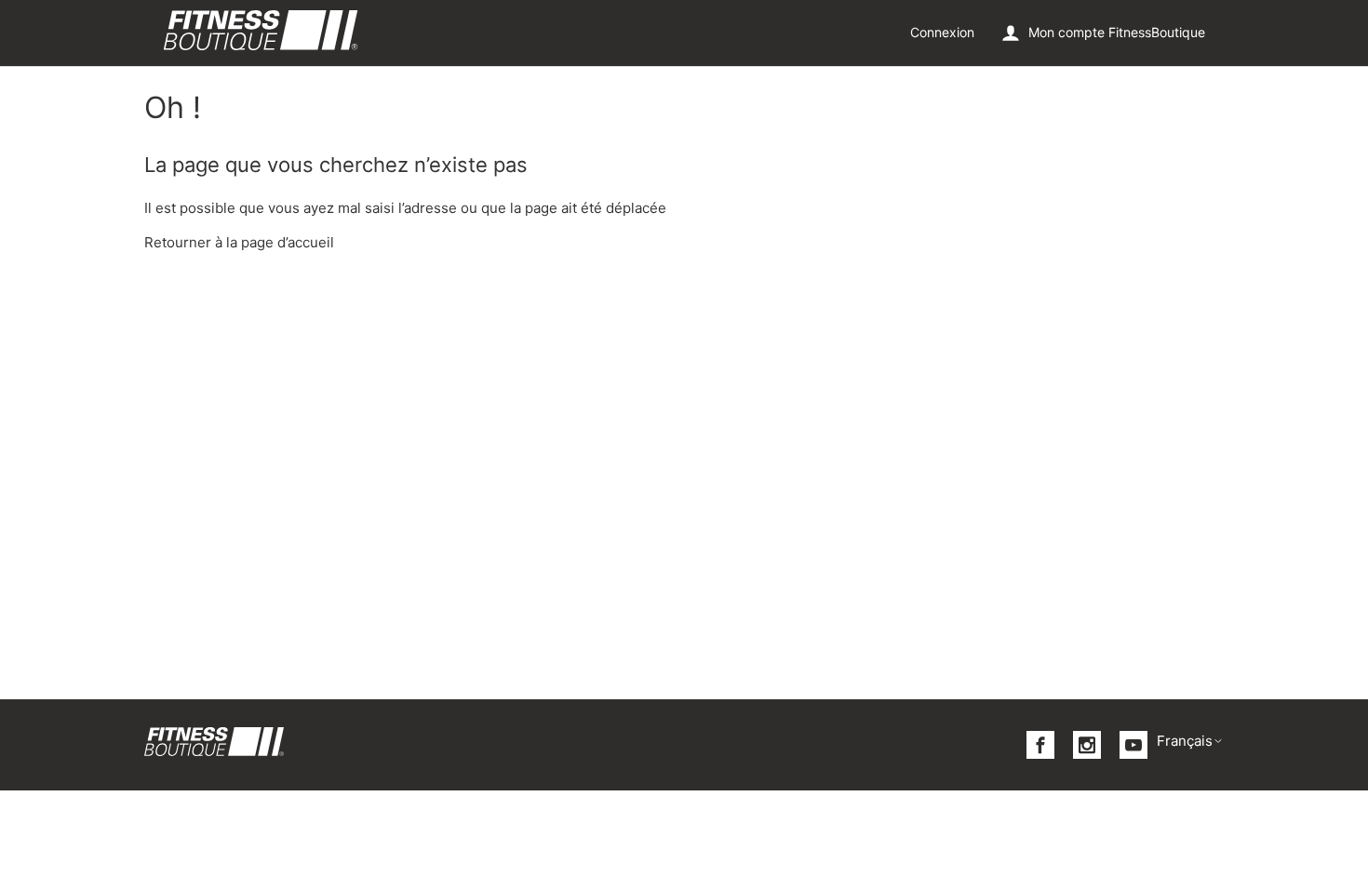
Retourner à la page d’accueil (239, 242)
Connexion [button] (942, 32)
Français (1185, 741)
